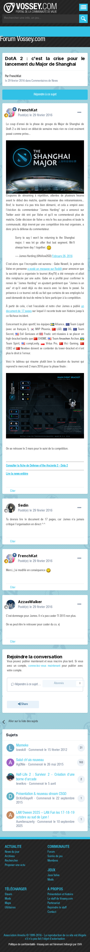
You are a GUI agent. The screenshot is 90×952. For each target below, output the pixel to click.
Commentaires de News (44, 81)
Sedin (23, 505)
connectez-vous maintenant (44, 666)
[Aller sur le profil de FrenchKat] (10, 112)
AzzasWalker (30, 601)
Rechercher (11, 860)
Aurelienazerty (25, 822)
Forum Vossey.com (22, 39)
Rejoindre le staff (57, 907)
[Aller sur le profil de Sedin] (10, 508)
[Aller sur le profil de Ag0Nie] (10, 762)
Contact (52, 912)
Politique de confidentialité (22, 944)
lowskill (21, 750)
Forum (51, 852)
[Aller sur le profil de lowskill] (10, 748)
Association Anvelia (15, 935)
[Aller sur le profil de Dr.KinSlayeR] (10, 796)
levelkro (21, 784)
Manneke (22, 746)
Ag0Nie (20, 764)
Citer (12, 491)
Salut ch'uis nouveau (30, 760)
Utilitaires (10, 907)
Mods (51, 879)
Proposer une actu (15, 865)
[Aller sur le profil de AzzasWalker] (10, 604)
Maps (8, 903)
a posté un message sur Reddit (44, 269)
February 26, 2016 (62, 256)
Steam (8, 894)
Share (24, 704)
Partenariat (54, 903)
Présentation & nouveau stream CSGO (41, 794)
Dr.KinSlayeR (24, 798)
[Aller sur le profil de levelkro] (10, 777)
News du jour (12, 852)
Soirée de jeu (55, 856)
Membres (53, 860)
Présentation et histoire (60, 894)
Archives (10, 856)
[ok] (83, 18)
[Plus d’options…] (79, 112)
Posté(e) (35, 115)
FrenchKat (15, 76)
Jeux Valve (54, 875)
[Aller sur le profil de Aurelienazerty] (10, 815)
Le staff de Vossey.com (60, 899)
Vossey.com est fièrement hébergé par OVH (59, 944)
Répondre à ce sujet (45, 94)
